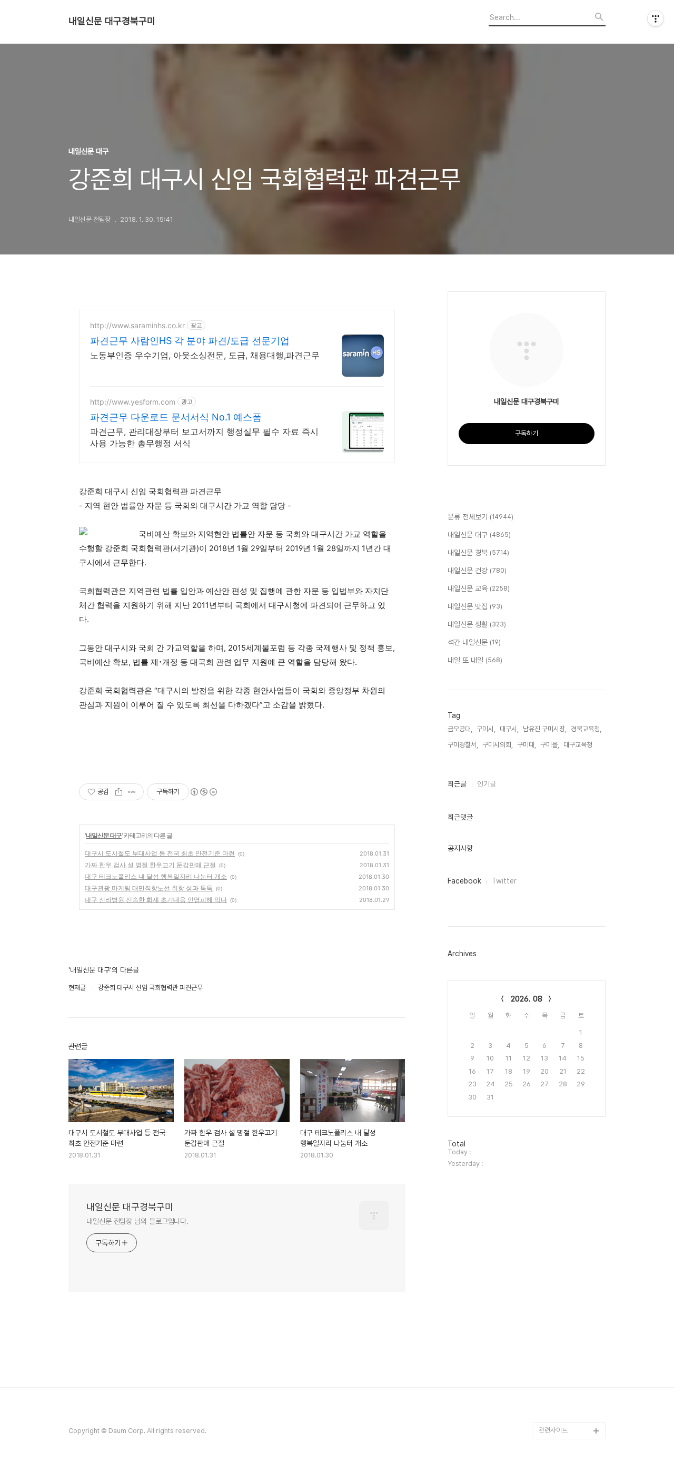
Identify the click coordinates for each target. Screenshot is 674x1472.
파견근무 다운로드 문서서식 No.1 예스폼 (176, 417)
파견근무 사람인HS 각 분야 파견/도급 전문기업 (190, 340)
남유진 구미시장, (545, 729)
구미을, (549, 745)
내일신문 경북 (478, 552)
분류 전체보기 (480, 517)
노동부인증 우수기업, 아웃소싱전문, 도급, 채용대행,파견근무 (205, 355)
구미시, (486, 729)
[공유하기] (118, 792)
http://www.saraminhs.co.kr (137, 325)
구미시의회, (497, 745)
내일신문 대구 (104, 835)
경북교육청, (586, 729)
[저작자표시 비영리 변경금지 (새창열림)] (203, 792)
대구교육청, (578, 745)
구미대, (526, 745)
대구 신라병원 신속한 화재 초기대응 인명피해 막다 (156, 900)
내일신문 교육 (479, 588)
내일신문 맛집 (475, 606)
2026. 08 (526, 999)
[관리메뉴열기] (655, 18)
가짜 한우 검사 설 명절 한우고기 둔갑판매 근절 (150, 865)
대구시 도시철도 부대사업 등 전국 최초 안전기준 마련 (160, 853)
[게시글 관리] (131, 792)
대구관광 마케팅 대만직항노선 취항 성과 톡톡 (149, 888)
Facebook (464, 881)
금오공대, (460, 729)
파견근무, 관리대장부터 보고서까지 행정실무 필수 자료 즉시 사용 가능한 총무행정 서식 (204, 437)
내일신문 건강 (477, 570)
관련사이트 (553, 1430)
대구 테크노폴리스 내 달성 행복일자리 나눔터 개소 (156, 876)
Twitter (504, 881)
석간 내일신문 (474, 642)
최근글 (457, 784)
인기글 (486, 784)
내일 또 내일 (475, 660)
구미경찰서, (463, 745)
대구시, (509, 729)
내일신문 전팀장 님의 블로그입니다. (137, 1221)
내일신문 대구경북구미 (111, 21)
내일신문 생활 (477, 624)
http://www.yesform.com (132, 401)
